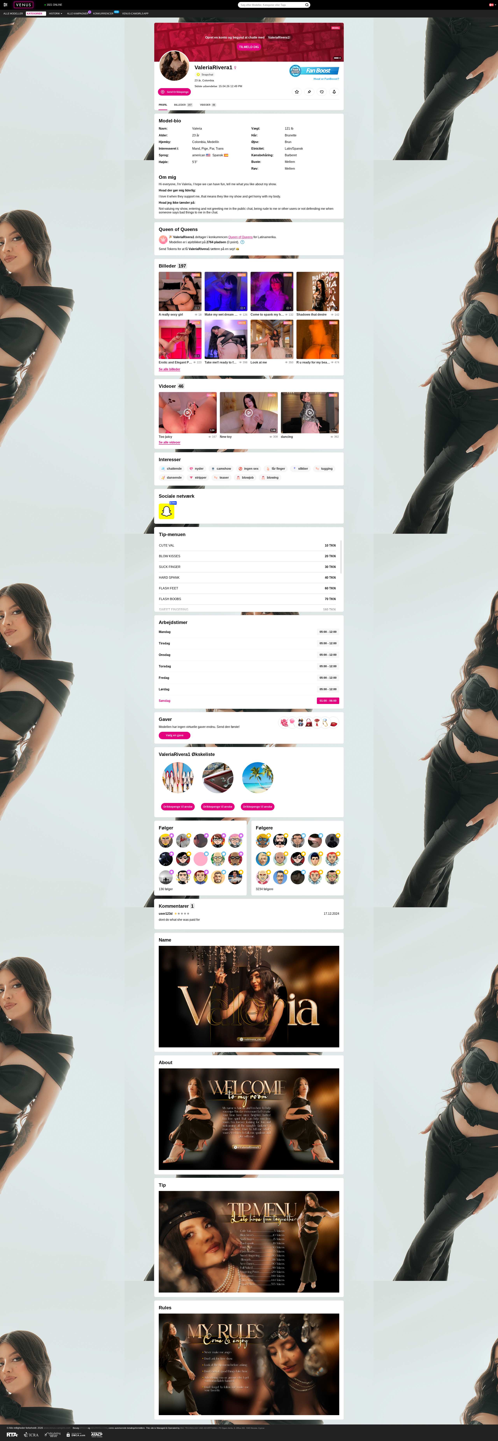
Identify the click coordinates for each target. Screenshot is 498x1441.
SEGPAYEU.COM (99, 1428)
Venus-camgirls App (135, 13)
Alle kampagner (77, 13)
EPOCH (83, 1428)
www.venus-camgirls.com (57, 1428)
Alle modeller (13, 13)
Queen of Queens (240, 237)
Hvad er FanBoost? (326, 78)
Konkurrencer (103, 13)
